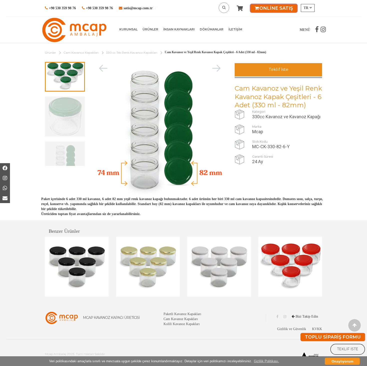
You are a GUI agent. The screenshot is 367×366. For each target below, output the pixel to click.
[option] (65, 77)
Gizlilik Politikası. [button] (266, 361)
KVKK (317, 329)
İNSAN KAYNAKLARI (179, 29)
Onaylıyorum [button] (342, 361)
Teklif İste (278, 69)
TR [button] (306, 8)
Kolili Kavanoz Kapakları (182, 324)
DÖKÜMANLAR (211, 29)
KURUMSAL (128, 29)
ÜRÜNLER (150, 29)
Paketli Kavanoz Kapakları (182, 314)
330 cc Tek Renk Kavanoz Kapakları (131, 52)
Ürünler (50, 52)
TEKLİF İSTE (347, 349)
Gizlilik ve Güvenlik (291, 329)
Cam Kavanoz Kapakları (81, 52)
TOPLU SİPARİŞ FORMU (333, 337)
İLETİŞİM (235, 29)
